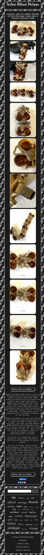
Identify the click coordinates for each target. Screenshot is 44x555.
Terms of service (22, 550)
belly (33, 512)
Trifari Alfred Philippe (22, 537)
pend (14, 509)
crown (19, 516)
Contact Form (22, 543)
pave (31, 520)
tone (32, 509)
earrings (22, 502)
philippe (14, 528)
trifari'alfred (25, 509)
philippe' (21, 498)
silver (10, 516)
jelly (32, 498)
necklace (14, 512)
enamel (24, 512)
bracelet (24, 529)
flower (21, 524)
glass (21, 520)
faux (16, 520)
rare (19, 506)
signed (27, 498)
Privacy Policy (22, 547)
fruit (25, 507)
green (26, 520)
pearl (36, 524)
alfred (12, 502)
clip (13, 497)
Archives (23, 540)
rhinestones (29, 524)
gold (10, 519)
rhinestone (31, 516)
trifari (11, 523)
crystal (36, 507)
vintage (33, 528)
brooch (33, 502)
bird (36, 520)
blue (19, 509)
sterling (11, 506)
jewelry (31, 507)
